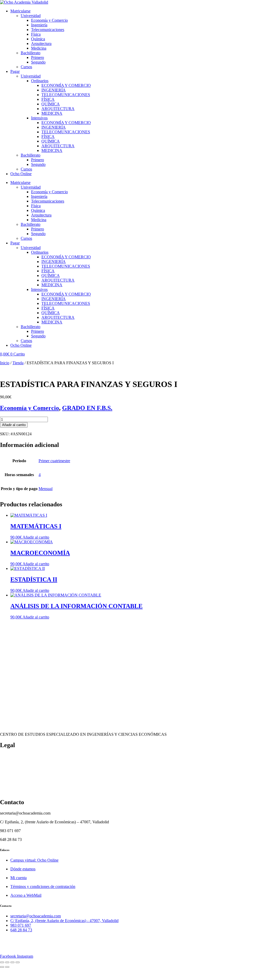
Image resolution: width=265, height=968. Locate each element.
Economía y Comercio (49, 20)
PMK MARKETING (45, 947)
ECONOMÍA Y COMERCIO (66, 85)
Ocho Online (21, 174)
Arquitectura (41, 43)
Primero (37, 57)
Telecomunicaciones (47, 29)
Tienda (18, 363)
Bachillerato (30, 53)
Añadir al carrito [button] (36, 537)
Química (38, 39)
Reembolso (9, 773)
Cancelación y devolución (21, 765)
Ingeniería (39, 25)
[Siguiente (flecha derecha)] (7, 967)
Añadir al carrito (14, 425)
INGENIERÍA (53, 90)
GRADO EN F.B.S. (87, 408)
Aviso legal (9, 791)
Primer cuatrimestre (54, 461)
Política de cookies (15, 756)
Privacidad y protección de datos (26, 782)
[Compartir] (12, 962)
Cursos (26, 67)
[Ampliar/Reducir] (2, 962)
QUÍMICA (50, 104)
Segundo (38, 62)
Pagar (15, 71)
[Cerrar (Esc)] (18, 962)
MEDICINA (51, 113)
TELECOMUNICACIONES (65, 94)
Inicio (4, 363)
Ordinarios (39, 81)
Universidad (31, 15)
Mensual (46, 488)
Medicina (38, 48)
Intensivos (39, 118)
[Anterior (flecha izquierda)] (2, 967)
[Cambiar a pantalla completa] (7, 962)
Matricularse (20, 11)
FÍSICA (48, 99)
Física (36, 34)
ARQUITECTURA (58, 108)
